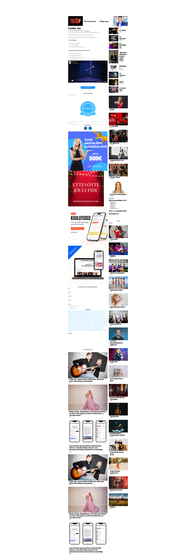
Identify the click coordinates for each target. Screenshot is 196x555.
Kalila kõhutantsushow (117, 307)
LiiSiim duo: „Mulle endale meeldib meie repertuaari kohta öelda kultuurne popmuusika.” (86, 380)
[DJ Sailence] (113, 75)
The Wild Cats (114, 143)
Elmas (121, 82)
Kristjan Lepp (104, 21)
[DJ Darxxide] (118, 119)
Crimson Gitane (115, 177)
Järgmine (101, 20)
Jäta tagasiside (87, 31)
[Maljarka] (118, 248)
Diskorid (120, 31)
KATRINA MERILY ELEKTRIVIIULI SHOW (117, 434)
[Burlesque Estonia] (118, 482)
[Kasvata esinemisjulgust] (118, 187)
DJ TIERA (122, 30)
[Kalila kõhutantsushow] (118, 299)
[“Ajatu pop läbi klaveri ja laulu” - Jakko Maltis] (113, 57)
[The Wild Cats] (118, 136)
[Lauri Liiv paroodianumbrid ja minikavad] (118, 333)
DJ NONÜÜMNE (122, 45)
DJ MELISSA (122, 38)
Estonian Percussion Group (117, 453)
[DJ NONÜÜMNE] (113, 45)
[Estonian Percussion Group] (118, 444)
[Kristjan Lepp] (120, 21)
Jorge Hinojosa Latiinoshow (115, 472)
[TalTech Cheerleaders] (118, 265)
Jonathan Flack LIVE (117, 160)
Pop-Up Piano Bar (90, 21)
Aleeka (112, 109)
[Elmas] (113, 82)
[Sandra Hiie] (118, 354)
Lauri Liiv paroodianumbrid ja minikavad (116, 343)
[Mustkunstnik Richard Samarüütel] (118, 390)
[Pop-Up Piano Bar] (75, 21)
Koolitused (112, 195)
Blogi (70, 382)
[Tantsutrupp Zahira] (118, 282)
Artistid (76, 30)
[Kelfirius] (118, 499)
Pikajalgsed (122, 67)
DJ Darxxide (114, 126)
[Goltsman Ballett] (118, 316)
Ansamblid (121, 69)
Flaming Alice (114, 416)
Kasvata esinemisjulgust (118, 194)
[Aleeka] (118, 102)
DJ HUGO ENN (122, 89)
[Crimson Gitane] (118, 170)
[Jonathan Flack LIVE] (118, 153)
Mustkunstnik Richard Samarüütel (117, 398)
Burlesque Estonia (116, 490)
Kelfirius (113, 507)
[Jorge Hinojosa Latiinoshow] (118, 463)
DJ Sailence (122, 74)
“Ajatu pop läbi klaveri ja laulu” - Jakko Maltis (123, 56)
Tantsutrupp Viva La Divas (116, 379)
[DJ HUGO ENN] (113, 89)
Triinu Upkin (114, 239)
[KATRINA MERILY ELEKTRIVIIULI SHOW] (118, 426)
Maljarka (113, 256)
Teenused (111, 474)
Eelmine (85, 20)
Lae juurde (71, 452)
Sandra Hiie (114, 362)
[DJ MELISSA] (113, 38)
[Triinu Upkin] (118, 231)
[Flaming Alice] (118, 409)
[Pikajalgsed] (113, 67)
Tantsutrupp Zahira (116, 290)
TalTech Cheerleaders (117, 273)
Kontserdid (121, 61)
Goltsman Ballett (115, 324)
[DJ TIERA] (113, 31)
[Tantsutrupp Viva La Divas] (118, 371)
